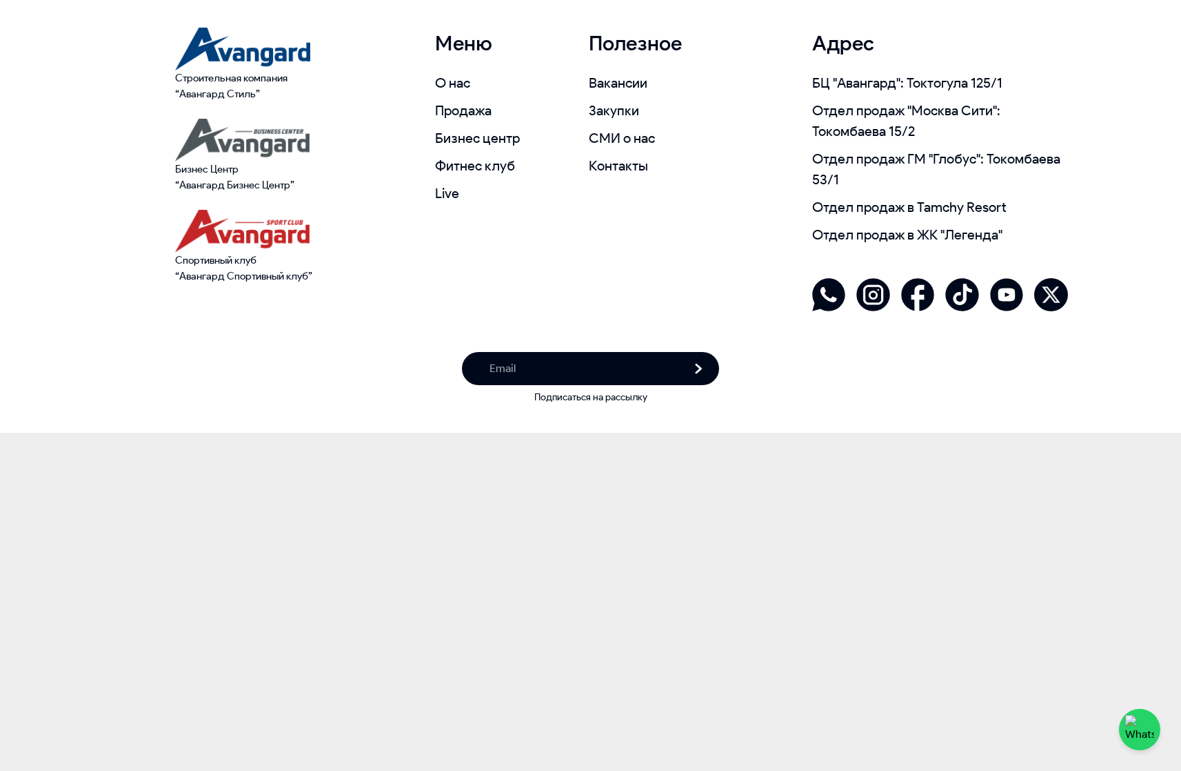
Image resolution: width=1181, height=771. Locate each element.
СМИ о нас (622, 138)
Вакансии (618, 83)
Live (447, 193)
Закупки (614, 110)
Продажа (463, 110)
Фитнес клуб (475, 165)
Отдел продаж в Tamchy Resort (909, 207)
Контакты (618, 165)
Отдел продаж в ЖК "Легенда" (907, 234)
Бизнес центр (477, 138)
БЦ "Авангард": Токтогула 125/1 (907, 83)
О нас (452, 83)
